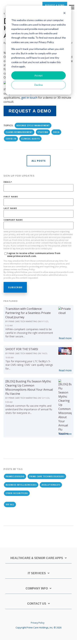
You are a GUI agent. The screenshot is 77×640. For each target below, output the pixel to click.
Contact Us (36, 603)
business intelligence (21, 485)
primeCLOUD (15, 476)
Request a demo (30, 111)
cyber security (17, 493)
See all (10, 504)
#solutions (51, 485)
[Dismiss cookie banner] (64, 13)
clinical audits (30, 138)
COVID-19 (11, 138)
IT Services (37, 573)
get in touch (29, 98)
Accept (38, 75)
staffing (43, 132)
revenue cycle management (33, 125)
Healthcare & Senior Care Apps (36, 558)
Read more (65, 338)
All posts (39, 160)
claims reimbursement (19, 132)
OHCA (56, 132)
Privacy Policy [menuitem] (37, 622)
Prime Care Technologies (46, 476)
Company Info (37, 588)
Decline (38, 84)
